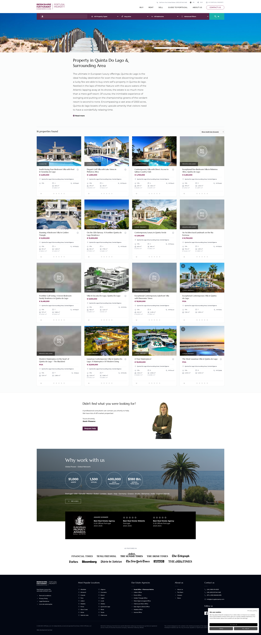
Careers (179, 595)
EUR (200, 2)
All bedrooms (159, 16)
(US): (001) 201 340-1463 (214, 592)
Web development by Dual (44, 630)
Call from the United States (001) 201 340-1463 (173, 2)
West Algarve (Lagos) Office (142, 601)
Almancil (83, 592)
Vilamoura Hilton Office (141, 604)
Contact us (215, 7)
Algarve (103, 589)
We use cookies (215, 612)
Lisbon (83, 601)
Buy (141, 7)
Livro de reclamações (45, 604)
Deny (221, 628)
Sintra (82, 612)
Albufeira (83, 589)
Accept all (233, 624)
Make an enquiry (72, 163)
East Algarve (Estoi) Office (142, 606)
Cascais (83, 595)
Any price (127, 16)
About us (197, 7)
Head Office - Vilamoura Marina (144, 589)
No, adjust (245, 628)
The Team (180, 592)
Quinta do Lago (105, 606)
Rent (151, 7)
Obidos (103, 604)
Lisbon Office (138, 592)
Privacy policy (252, 610)
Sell (161, 7)
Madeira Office (138, 609)
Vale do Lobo (84, 615)
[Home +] (51, 6)
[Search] (216, 15)
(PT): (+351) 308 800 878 (214, 595)
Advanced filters (190, 16)
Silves (102, 609)
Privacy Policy (43, 598)
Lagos (102, 598)
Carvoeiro (104, 592)
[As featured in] (130, 558)
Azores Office (138, 612)
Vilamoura (104, 615)
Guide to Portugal (178, 7)
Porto (82, 606)
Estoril (103, 595)
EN (193, 2)
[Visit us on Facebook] (206, 613)
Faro (82, 598)
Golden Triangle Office (140, 598)
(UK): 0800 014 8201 (213, 589)
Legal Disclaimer (44, 601)
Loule (102, 601)
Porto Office (137, 595)
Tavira (102, 612)
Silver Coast (84, 609)
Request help (90, 428)
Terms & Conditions (45, 595)
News (179, 598)
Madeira (83, 604)
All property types (100, 16)
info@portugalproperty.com (215, 599)
